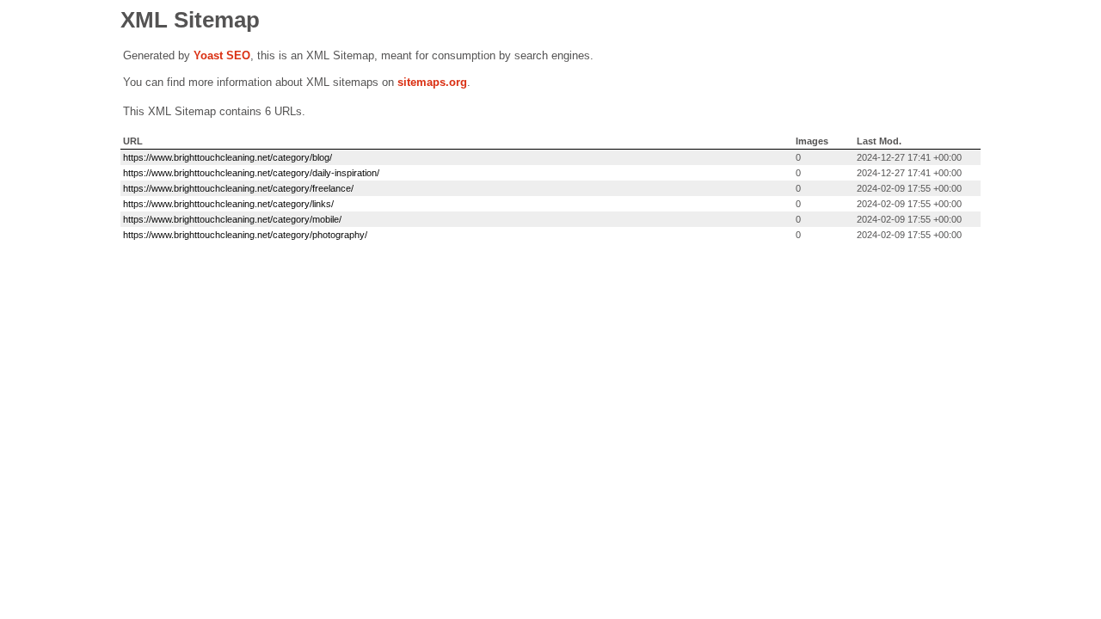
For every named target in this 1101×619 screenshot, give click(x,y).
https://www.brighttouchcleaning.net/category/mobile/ (232, 219)
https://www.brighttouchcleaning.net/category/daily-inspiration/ (251, 173)
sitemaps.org (432, 82)
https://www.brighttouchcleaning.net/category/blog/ (227, 157)
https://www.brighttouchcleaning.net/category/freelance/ (238, 188)
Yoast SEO (222, 55)
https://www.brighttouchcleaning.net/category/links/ (228, 204)
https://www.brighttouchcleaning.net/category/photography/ (245, 235)
